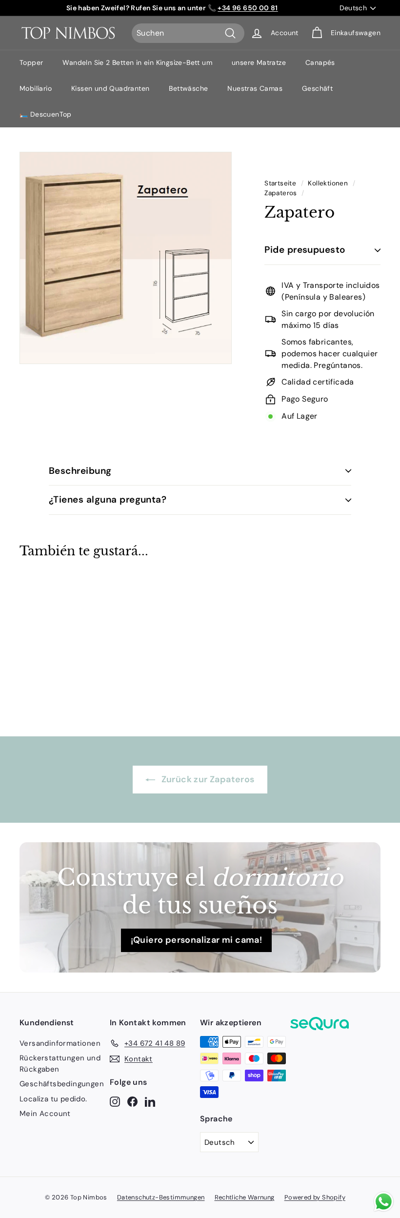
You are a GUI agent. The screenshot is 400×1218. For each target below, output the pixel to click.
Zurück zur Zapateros (206, 779)
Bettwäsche (188, 88)
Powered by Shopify (314, 1197)
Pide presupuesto (305, 250)
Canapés (320, 62)
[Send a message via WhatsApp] (383, 1201)
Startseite (280, 183)
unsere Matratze (259, 62)
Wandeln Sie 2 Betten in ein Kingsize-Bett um (137, 62)
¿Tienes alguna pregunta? (107, 499)
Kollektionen (328, 183)
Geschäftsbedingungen (62, 1084)
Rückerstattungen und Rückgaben (60, 1063)
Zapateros (280, 193)
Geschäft (317, 88)
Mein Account (45, 1113)
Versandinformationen (60, 1043)
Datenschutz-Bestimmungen (161, 1197)
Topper (31, 62)
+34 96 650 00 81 (248, 7)
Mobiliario (36, 88)
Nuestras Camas (254, 88)
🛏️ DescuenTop (46, 114)
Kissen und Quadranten (110, 88)
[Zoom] (125, 258)
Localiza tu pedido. (53, 1099)
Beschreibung (80, 471)
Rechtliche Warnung (245, 1197)
